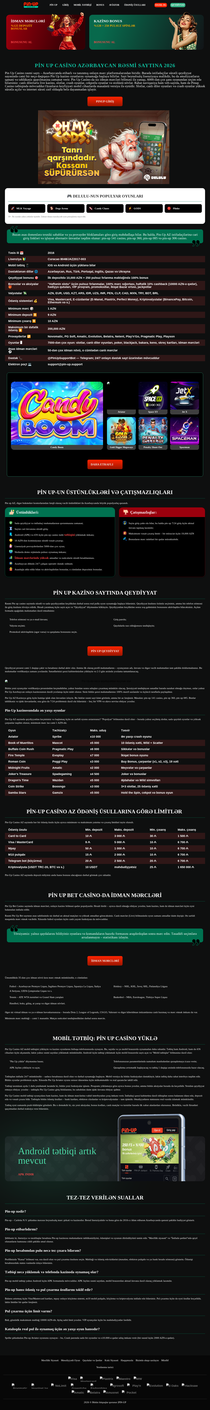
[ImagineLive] (40, 1386)
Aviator (114, 5)
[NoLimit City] (59, 1386)
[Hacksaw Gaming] (190, 1386)
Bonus (100, 5)
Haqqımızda (127, 1360)
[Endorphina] (99, 1386)
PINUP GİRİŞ (105, 101)
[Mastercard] (88, 1379)
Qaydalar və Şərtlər (92, 1360)
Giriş (65, 5)
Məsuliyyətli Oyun (70, 1360)
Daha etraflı (102, 464)
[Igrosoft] (117, 1386)
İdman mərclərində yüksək (32, 557)
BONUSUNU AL (21, 42)
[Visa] (72, 1379)
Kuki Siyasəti (111, 1360)
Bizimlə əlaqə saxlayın (147, 1360)
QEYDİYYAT (178, 5)
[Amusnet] (111, 1393)
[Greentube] (79, 1386)
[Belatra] (93, 1393)
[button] (204, 1397)
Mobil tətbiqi (82, 5)
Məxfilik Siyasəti (50, 1360)
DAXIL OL (160, 5)
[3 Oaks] (172, 1386)
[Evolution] (155, 1386)
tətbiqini (69, 534)
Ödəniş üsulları (134, 5)
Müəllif (165, 1360)
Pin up (53, 5)
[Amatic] (78, 1393)
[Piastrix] (106, 1379)
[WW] (138, 1379)
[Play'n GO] (135, 1386)
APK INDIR (26, 1174)
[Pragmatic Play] (20, 1386)
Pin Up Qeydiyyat (105, 651)
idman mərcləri (105, 960)
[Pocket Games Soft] (130, 1393)
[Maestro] (123, 1379)
